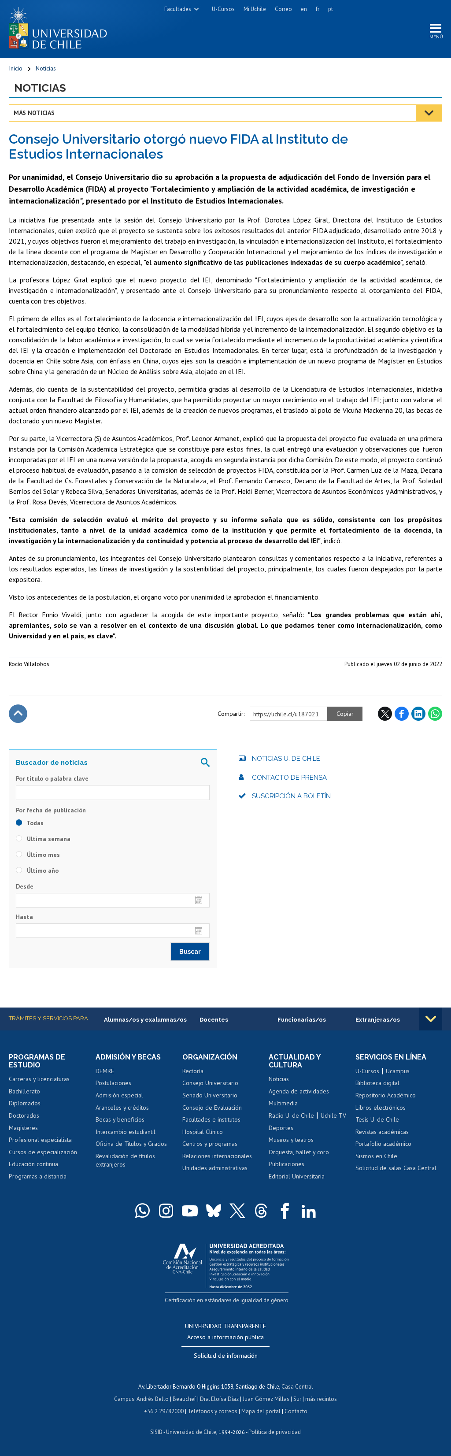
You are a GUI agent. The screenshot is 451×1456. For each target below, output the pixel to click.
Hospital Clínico (202, 1132)
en (304, 9)
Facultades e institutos (211, 1119)
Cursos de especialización (43, 1152)
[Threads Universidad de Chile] (261, 1211)
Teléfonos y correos (212, 1411)
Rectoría (192, 1071)
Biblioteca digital (377, 1083)
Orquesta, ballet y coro (299, 1152)
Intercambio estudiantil (125, 1132)
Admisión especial (119, 1095)
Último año (42, 870)
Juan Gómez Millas (266, 1399)
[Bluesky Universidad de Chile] (214, 1211)
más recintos (321, 1399)
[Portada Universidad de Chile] (61, 26)
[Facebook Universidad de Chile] (285, 1211)
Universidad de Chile (191, 1432)
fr (317, 9)
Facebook (402, 714)
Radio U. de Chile (291, 1115)
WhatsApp (435, 714)
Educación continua (33, 1164)
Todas (34, 823)
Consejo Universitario (210, 1083)
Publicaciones (286, 1164)
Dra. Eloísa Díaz (219, 1399)
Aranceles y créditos (122, 1107)
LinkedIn (418, 714)
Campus (124, 1399)
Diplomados (25, 1103)
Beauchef (184, 1399)
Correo (283, 9)
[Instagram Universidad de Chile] (166, 1211)
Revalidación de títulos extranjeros (125, 1160)
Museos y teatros (291, 1140)
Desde (24, 886)
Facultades (177, 9)
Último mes (42, 855)
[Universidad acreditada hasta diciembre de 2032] (225, 1263)
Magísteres (23, 1128)
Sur (297, 1399)
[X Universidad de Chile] (237, 1211)
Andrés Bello (153, 1399)
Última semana (47, 839)
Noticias (46, 68)
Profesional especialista (40, 1140)
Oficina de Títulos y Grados (131, 1144)
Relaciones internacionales (217, 1156)
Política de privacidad (274, 1432)
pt (330, 9)
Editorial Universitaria (297, 1176)
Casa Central (297, 1386)
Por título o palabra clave (52, 778)
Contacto (296, 1411)
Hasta (24, 917)
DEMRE (105, 1071)
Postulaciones (113, 1083)
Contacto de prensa (289, 778)
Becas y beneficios (120, 1119)
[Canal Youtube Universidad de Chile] (190, 1211)
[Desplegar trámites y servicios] (430, 1019)
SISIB (156, 1432)
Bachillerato (24, 1091)
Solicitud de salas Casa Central (395, 1168)
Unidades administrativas (215, 1168)
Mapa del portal (261, 1411)
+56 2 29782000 (164, 1411)
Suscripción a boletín (291, 796)
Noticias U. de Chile (286, 759)
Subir (18, 713)
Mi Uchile (255, 9)
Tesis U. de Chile (377, 1119)
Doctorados (24, 1115)
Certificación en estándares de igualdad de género (226, 1300)
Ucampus (398, 1071)
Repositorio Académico (385, 1095)
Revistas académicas (382, 1132)
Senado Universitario (209, 1095)
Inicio (15, 68)
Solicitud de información (226, 1356)
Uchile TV (333, 1115)
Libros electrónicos (380, 1107)
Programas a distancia (38, 1176)
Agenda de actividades (299, 1091)
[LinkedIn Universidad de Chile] (309, 1211)
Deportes (281, 1128)
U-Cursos (223, 9)
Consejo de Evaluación (212, 1107)
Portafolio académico (383, 1144)
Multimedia (283, 1103)
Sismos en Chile (376, 1156)
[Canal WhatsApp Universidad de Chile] (142, 1211)
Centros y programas (209, 1144)
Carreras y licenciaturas (39, 1079)
